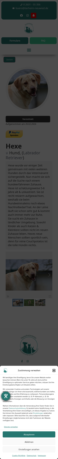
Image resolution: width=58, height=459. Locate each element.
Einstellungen (38, 413)
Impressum (42, 456)
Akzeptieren (29, 434)
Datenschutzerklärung (17, 408)
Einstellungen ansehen (29, 449)
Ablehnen (29, 442)
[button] (54, 370)
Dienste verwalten (11, 427)
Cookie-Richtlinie (18, 456)
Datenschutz (31, 456)
